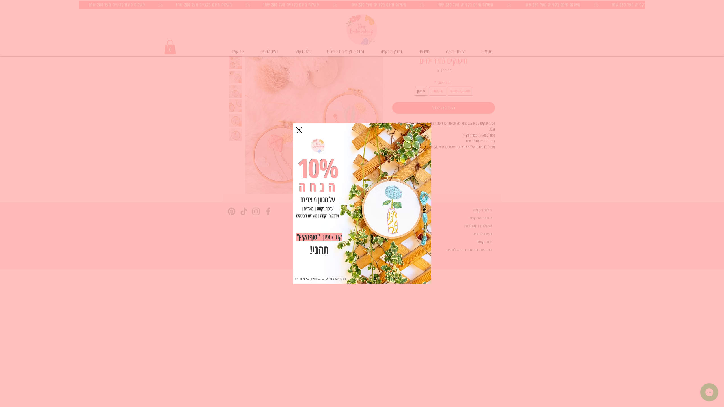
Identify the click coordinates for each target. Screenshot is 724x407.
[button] (299, 130)
